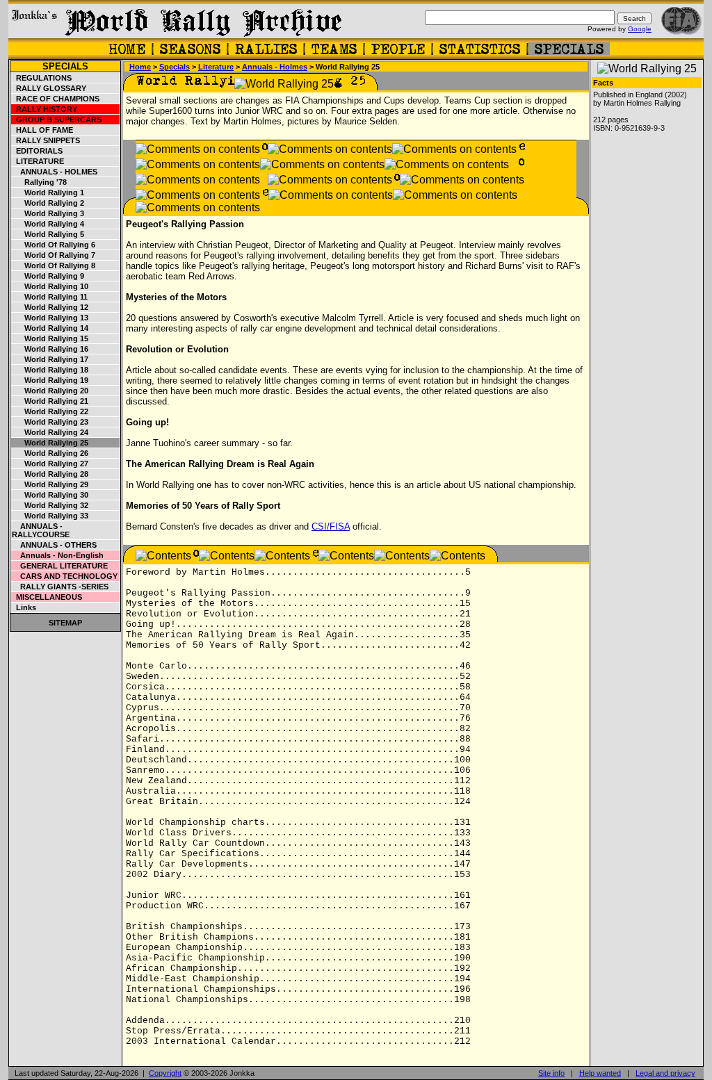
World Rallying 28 (50, 474)
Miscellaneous (47, 597)
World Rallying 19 (50, 380)
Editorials (37, 151)
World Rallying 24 (50, 432)
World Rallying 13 (50, 317)
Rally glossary (49, 88)
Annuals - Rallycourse (41, 530)
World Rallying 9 (48, 276)
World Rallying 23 (50, 422)
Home (140, 67)
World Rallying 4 (48, 224)
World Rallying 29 (50, 484)
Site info (551, 1073)
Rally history (44, 109)
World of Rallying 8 (53, 265)
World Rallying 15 (50, 338)
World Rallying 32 (50, 505)
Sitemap (65, 623)
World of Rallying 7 (53, 255)
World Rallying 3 (48, 213)
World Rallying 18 (50, 370)
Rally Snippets (46, 140)
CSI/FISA (331, 526)
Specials (65, 66)
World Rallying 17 (50, 359)
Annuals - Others (54, 545)
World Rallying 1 (48, 192)
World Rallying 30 (50, 495)
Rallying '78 (39, 182)
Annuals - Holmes (54, 171)
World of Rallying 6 (53, 244)
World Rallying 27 (50, 463)
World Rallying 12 (50, 307)
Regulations (42, 78)
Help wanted (600, 1073)
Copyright (165, 1073)
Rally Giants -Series (60, 586)
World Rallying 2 (48, 203)
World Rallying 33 (50, 516)
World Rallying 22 (50, 411)
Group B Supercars (57, 119)
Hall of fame (42, 130)
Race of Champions (55, 99)
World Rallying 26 (50, 453)
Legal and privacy (665, 1073)
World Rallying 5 (48, 234)
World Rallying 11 (50, 297)
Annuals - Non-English (58, 555)
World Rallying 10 (50, 286)
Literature (38, 161)
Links (24, 607)
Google (640, 29)
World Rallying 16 (50, 349)
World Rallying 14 (50, 328)
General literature (60, 566)
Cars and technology (65, 576)
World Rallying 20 (50, 390)
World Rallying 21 (50, 401)
